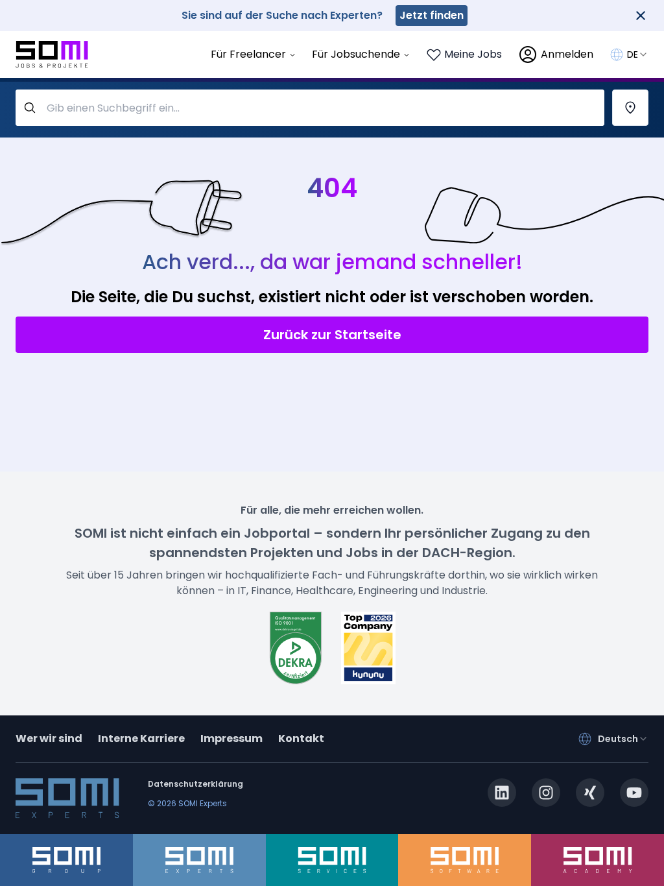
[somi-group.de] (66, 860)
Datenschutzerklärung (195, 783)
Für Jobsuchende (356, 54)
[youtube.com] (634, 792)
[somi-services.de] (332, 860)
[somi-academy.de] (597, 860)
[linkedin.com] (502, 792)
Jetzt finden (431, 15)
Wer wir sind (49, 738)
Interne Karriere (141, 738)
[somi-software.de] (464, 860)
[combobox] (637, 54)
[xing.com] (590, 792)
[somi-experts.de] (199, 860)
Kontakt (301, 738)
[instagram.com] (546, 792)
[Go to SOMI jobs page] (52, 55)
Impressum (231, 738)
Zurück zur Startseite (332, 335)
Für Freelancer (248, 54)
